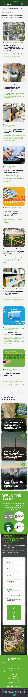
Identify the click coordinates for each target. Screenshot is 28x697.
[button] (22, 4)
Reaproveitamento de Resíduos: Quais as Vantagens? (11, 88)
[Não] (25, 692)
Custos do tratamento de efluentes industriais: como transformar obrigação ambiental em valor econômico (13, 425)
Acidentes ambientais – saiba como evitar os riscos (12, 375)
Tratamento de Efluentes (10, 125)
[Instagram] (20, 686)
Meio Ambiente (8, 124)
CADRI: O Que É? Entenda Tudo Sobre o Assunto (13, 171)
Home (3, 9)
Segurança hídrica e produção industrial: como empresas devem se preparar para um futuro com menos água (14, 455)
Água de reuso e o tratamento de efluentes (12, 333)
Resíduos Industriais (9, 84)
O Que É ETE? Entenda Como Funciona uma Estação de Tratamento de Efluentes (13, 48)
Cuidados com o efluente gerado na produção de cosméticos (13, 293)
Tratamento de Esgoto (9, 42)
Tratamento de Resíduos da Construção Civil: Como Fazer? (14, 131)
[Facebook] (8, 686)
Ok (14, 694)
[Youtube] (12, 686)
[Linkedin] (16, 686)
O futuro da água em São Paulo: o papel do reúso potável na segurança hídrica (13, 484)
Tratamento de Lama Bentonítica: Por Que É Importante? (12, 213)
